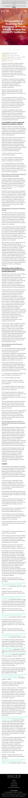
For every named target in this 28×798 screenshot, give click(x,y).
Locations (14, 782)
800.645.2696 (10, 776)
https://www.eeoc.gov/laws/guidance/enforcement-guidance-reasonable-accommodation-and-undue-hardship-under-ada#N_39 (14, 676)
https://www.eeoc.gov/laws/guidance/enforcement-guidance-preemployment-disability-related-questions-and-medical (14, 718)
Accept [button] (14, 7)
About (14, 780)
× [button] (26, 1)
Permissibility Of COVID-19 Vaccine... (14, 792)
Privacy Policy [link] (8, 5)
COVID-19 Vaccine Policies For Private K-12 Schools (14, 794)
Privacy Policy (14, 785)
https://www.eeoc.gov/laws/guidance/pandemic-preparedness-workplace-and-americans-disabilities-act (14, 584)
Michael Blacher (11, 57)
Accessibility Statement (14, 787)
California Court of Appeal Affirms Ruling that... (14, 796)
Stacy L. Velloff (21, 57)
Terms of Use (14, 784)
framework (15, 186)
